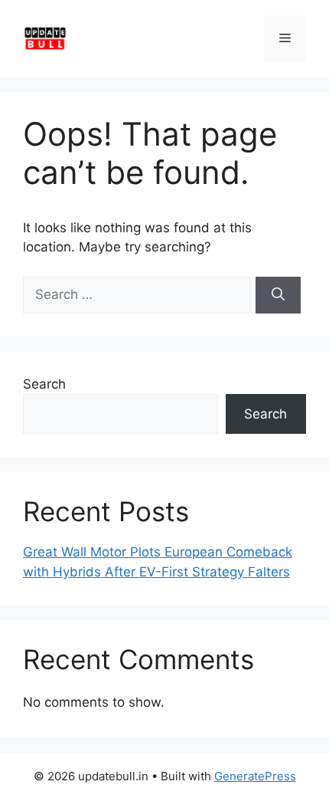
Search (44, 384)
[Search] (278, 295)
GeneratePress (255, 776)
